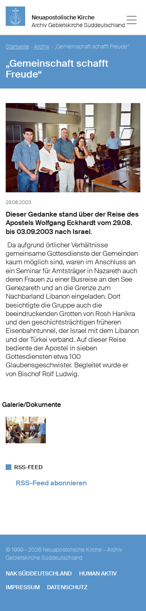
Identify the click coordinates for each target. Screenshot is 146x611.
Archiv (41, 46)
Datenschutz (67, 587)
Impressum (23, 587)
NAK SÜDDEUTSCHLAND (39, 573)
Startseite (17, 46)
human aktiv (98, 573)
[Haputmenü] (132, 21)
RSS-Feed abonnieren (51, 482)
